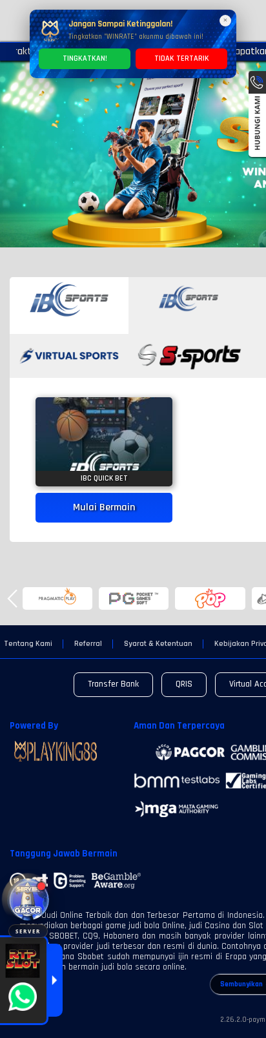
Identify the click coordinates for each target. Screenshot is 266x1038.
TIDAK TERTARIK (181, 58)
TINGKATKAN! (85, 58)
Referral (88, 644)
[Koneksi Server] (28, 899)
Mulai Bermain (104, 507)
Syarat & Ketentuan (158, 644)
